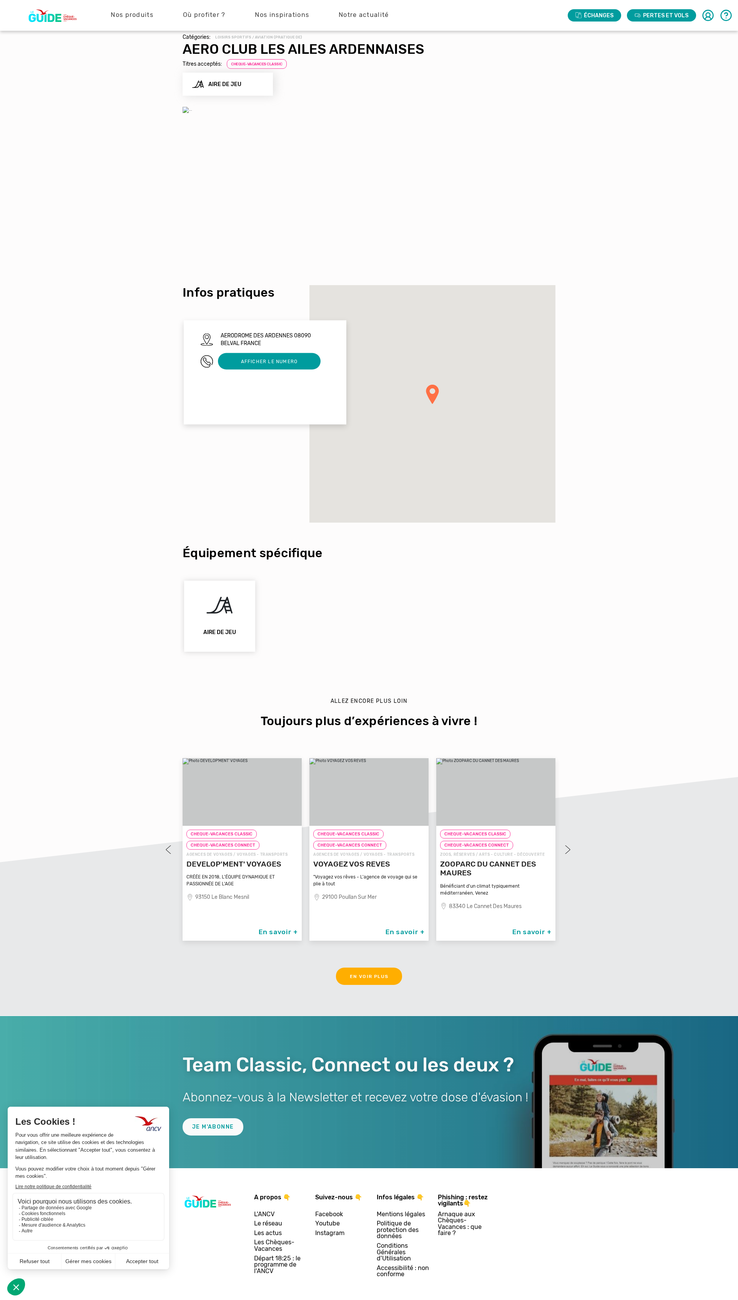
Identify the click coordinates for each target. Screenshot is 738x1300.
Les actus (268, 1233)
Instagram (329, 1233)
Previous (169, 849)
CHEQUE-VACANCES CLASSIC (257, 64)
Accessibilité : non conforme (403, 1271)
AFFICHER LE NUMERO (269, 361)
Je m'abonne (213, 1127)
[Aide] (726, 15)
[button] (432, 394)
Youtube (327, 1223)
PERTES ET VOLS (665, 15)
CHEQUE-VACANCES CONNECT (223, 845)
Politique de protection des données (398, 1230)
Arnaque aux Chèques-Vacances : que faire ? (460, 1224)
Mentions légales (401, 1214)
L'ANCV (264, 1214)
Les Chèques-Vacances (274, 1245)
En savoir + (278, 932)
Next (567, 849)
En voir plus (369, 976)
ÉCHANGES (598, 15)
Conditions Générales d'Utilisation (394, 1252)
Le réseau (268, 1223)
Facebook (329, 1214)
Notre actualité (364, 14)
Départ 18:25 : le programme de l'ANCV (277, 1265)
